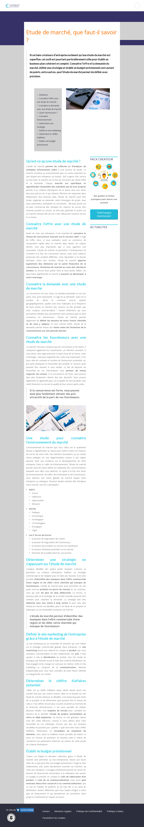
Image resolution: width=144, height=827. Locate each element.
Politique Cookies (115, 811)
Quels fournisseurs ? (48, 112)
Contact (46, 811)
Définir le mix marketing (50, 130)
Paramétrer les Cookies (53, 817)
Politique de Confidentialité (89, 811)
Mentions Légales (63, 811)
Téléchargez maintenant (104, 214)
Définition (43, 95)
